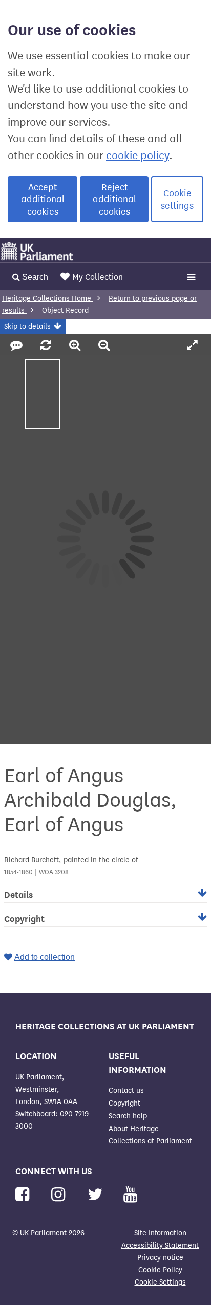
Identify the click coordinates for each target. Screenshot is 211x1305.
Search (34, 277)
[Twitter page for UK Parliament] (97, 1194)
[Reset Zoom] (47, 345)
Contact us (126, 1090)
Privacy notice (160, 1257)
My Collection (97, 277)
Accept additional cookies (43, 199)
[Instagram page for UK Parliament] (60, 1194)
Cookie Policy (160, 1270)
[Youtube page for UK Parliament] (130, 1194)
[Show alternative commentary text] (18, 345)
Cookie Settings (160, 1282)
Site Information (160, 1233)
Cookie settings (177, 199)
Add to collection (44, 957)
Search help (128, 1116)
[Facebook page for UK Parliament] (24, 1194)
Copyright (124, 1103)
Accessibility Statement (160, 1245)
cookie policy (137, 155)
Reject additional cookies (114, 199)
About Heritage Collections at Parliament (150, 1134)
